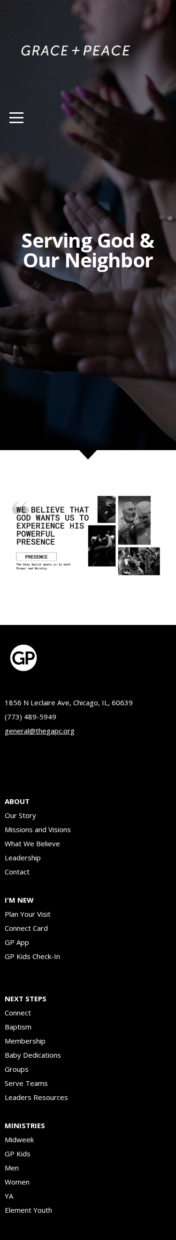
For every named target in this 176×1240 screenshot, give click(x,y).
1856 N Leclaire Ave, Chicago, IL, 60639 (69, 702)
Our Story (20, 815)
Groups (17, 1069)
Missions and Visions (38, 829)
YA (9, 1196)
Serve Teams (27, 1083)
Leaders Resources (36, 1097)
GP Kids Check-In (32, 956)
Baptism (18, 1026)
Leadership (23, 857)
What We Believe (32, 843)
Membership (25, 1040)
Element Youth (28, 1210)
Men (13, 1167)
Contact (17, 871)
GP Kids (18, 1153)
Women (18, 1181)
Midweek (19, 1139)
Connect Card (26, 928)
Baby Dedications (34, 1055)
